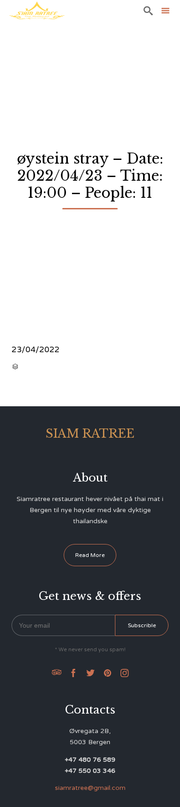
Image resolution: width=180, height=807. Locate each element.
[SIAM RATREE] (37, 10)
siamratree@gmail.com (90, 788)
